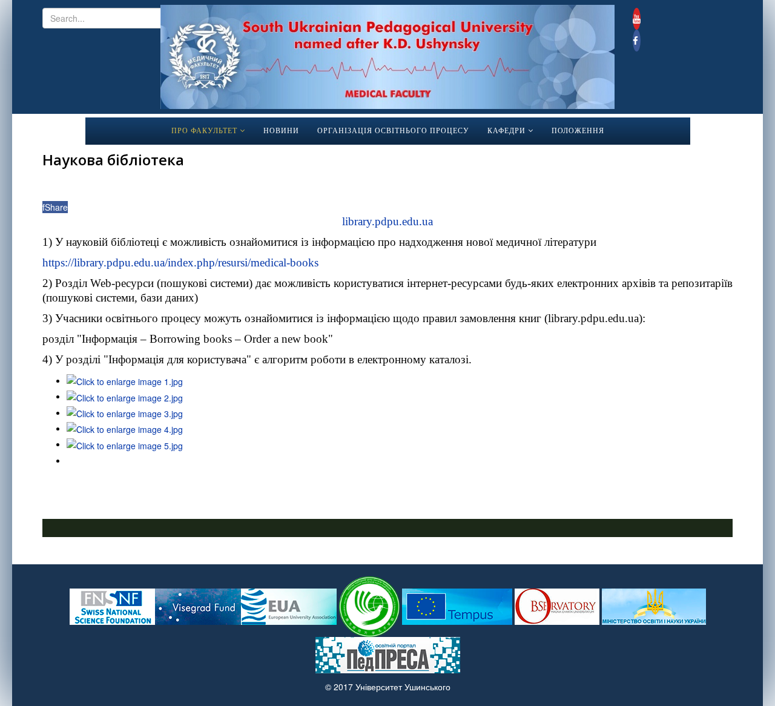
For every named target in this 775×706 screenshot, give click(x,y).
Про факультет (204, 131)
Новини (281, 131)
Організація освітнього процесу (393, 131)
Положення (578, 131)
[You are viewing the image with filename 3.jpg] (125, 412)
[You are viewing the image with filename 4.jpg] (125, 428)
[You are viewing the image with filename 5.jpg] (125, 444)
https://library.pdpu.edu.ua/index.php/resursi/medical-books (180, 262)
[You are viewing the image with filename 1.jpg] (125, 380)
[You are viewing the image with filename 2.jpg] (125, 396)
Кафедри (506, 131)
